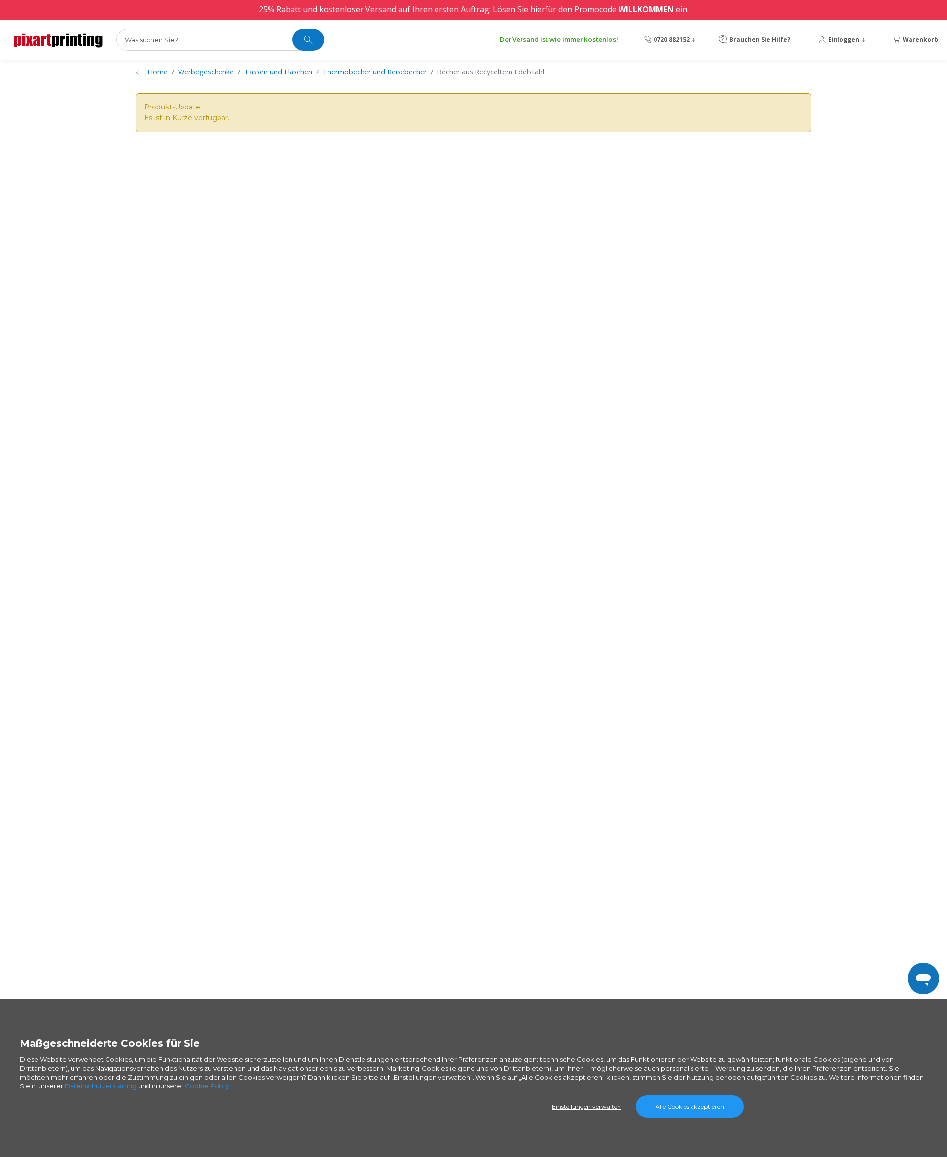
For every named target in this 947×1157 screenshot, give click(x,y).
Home (157, 71)
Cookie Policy (207, 1086)
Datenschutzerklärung (101, 1086)
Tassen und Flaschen (278, 71)
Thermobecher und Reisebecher (375, 71)
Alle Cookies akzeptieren (690, 1106)
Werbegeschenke (206, 71)
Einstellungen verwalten (586, 1106)
